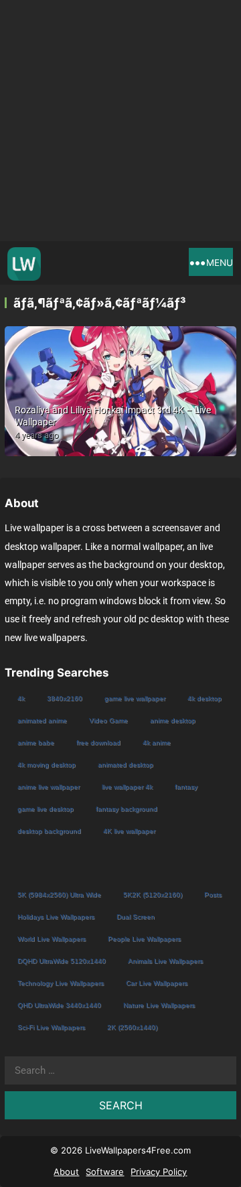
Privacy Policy (159, 1171)
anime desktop (172, 720)
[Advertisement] (120, 120)
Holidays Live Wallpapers (55, 916)
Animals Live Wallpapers (165, 961)
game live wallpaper (134, 698)
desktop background (49, 831)
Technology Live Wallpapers (60, 983)
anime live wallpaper (48, 786)
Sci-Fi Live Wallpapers (51, 1027)
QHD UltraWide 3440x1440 (59, 1005)
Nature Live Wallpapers (159, 1005)
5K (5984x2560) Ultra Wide (59, 894)
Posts (213, 894)
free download (98, 742)
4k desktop (204, 698)
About (66, 1171)
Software (105, 1171)
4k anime (157, 742)
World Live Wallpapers (51, 938)
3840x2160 (64, 698)
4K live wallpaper (129, 831)
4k (21, 698)
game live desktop (45, 809)
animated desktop (125, 764)
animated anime (42, 720)
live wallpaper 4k (127, 786)
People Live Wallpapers (144, 938)
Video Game (108, 720)
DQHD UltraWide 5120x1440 (61, 961)
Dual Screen (135, 916)
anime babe (35, 742)
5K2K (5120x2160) (152, 894)
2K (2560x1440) (132, 1027)
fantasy (186, 786)
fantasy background (126, 809)
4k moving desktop (46, 764)
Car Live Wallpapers (156, 983)
